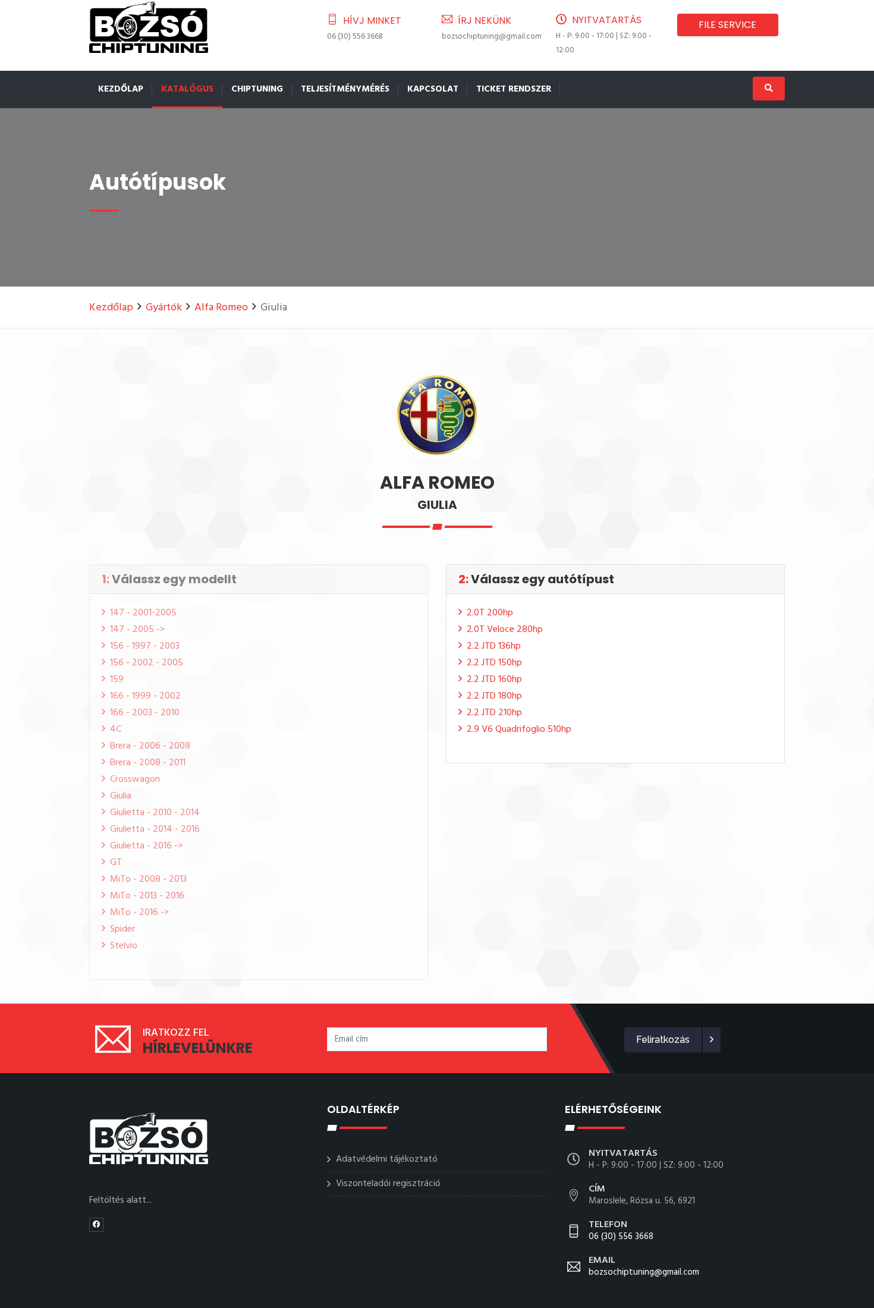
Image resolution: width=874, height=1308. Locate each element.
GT (116, 862)
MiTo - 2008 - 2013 (148, 879)
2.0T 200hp (490, 613)
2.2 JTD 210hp (494, 713)
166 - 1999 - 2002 (145, 696)
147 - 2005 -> (137, 629)
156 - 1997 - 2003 (145, 646)
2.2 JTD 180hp (494, 696)
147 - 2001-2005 (143, 613)
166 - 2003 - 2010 (145, 713)
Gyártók (164, 307)
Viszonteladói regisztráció (388, 1183)
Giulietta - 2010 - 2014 (155, 812)
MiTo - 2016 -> (139, 912)
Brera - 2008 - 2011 (148, 763)
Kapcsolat (432, 89)
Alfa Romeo (221, 307)
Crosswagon (135, 779)
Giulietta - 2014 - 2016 (155, 829)
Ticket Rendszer (513, 89)
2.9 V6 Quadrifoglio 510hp (519, 729)
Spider (122, 929)
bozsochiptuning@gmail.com (492, 36)
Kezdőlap (120, 89)
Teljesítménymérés (345, 89)
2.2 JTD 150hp (494, 663)
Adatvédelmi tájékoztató (387, 1159)
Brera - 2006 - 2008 (150, 746)
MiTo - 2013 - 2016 (147, 896)
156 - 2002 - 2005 (146, 663)
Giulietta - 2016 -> (146, 846)
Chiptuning (257, 89)
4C (115, 729)
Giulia (120, 796)
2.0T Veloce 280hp (505, 629)
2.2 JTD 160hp (494, 679)
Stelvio (123, 946)
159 (117, 679)
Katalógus (187, 89)
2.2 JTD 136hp (494, 646)
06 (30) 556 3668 (355, 36)
